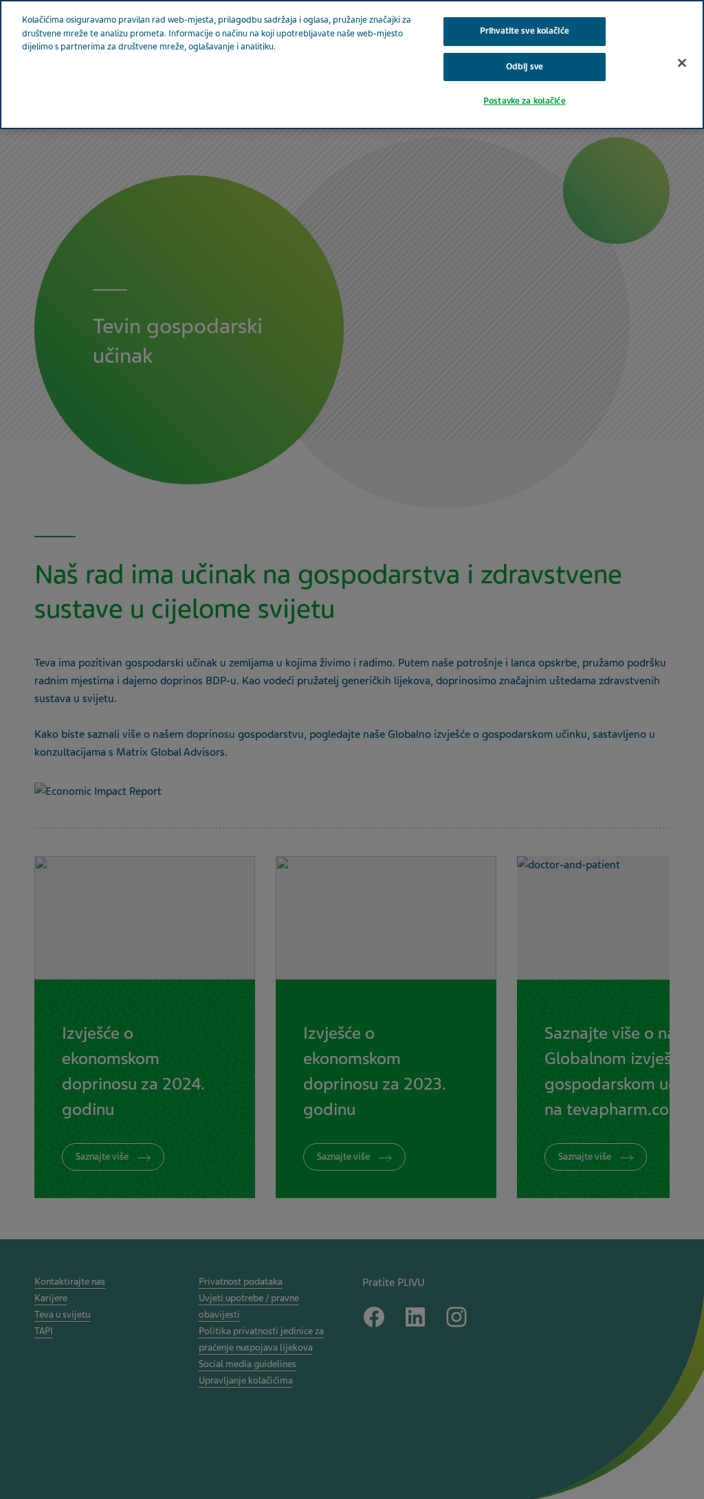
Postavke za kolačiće (524, 100)
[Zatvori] (682, 62)
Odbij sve (524, 66)
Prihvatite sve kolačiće (524, 30)
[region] (352, 64)
